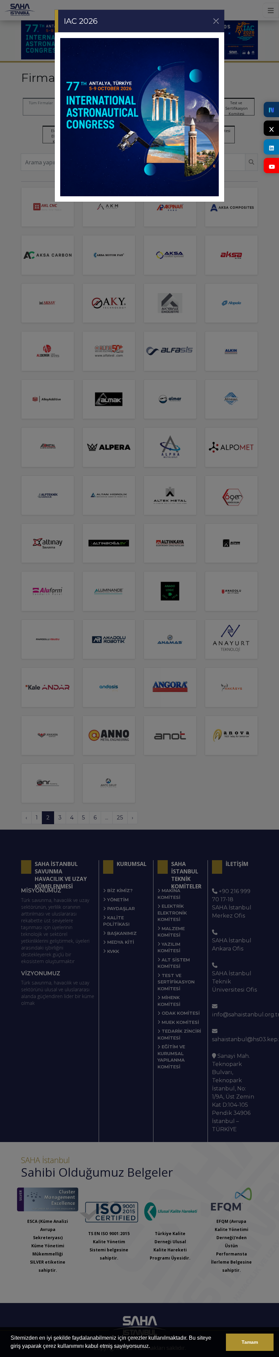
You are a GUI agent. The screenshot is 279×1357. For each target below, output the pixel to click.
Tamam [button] (250, 1342)
